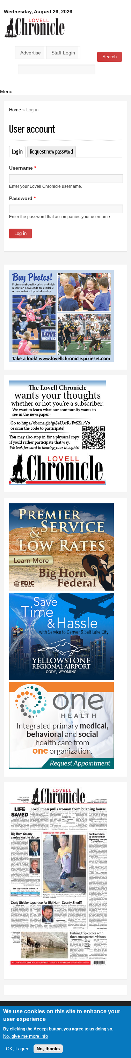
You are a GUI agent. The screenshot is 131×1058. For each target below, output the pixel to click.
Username (22, 168)
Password (22, 198)
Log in (19, 151)
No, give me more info (25, 1036)
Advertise (30, 53)
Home (15, 109)
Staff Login (63, 53)
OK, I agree (17, 1048)
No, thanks (48, 1048)
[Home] (35, 38)
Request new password (51, 151)
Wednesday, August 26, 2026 (38, 11)
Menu (6, 91)
